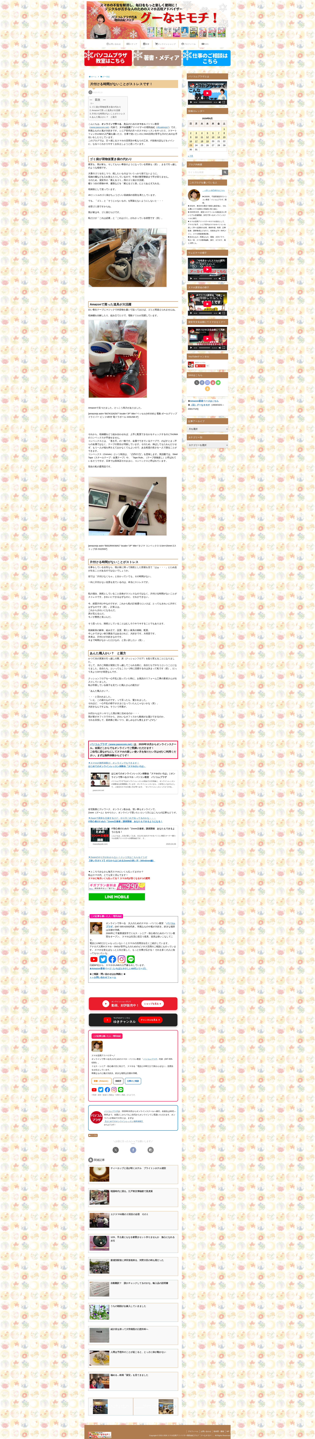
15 (224, 137)
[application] (207, 93)
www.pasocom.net (99, 127)
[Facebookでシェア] (133, 1150)
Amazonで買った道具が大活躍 (106, 110)
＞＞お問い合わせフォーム (103, 977)
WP (228, 1431)
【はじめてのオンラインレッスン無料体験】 (123, 1121)
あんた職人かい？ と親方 (104, 117)
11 (202, 137)
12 (207, 137)
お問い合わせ (206, 1431)
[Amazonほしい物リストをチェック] (207, 388)
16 (190, 141)
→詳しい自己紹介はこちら (213, 190)
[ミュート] (220, 102)
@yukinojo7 (163, 127)
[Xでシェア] (116, 1150)
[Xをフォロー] (196, 382)
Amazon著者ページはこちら (204, 401)
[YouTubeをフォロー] (212, 382)
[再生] (191, 102)
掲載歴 (118, 1081)
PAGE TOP (306, 1394)
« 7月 (190, 156)
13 (213, 137)
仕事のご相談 (133, 1081)
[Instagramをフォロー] (207, 382)
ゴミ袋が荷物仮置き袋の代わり (106, 107)
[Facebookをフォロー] (202, 382)
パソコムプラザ (150, 1059)
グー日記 (94, 1135)
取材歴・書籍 (219, 1431)
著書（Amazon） (101, 1081)
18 (202, 141)
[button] (151, 1150)
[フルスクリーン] (224, 102)
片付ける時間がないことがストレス (108, 114)
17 (196, 141)
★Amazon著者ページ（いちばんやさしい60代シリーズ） (118, 968)
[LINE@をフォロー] (218, 382)
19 (207, 141)
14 (218, 137)
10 (196, 137)
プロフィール (193, 1431)
